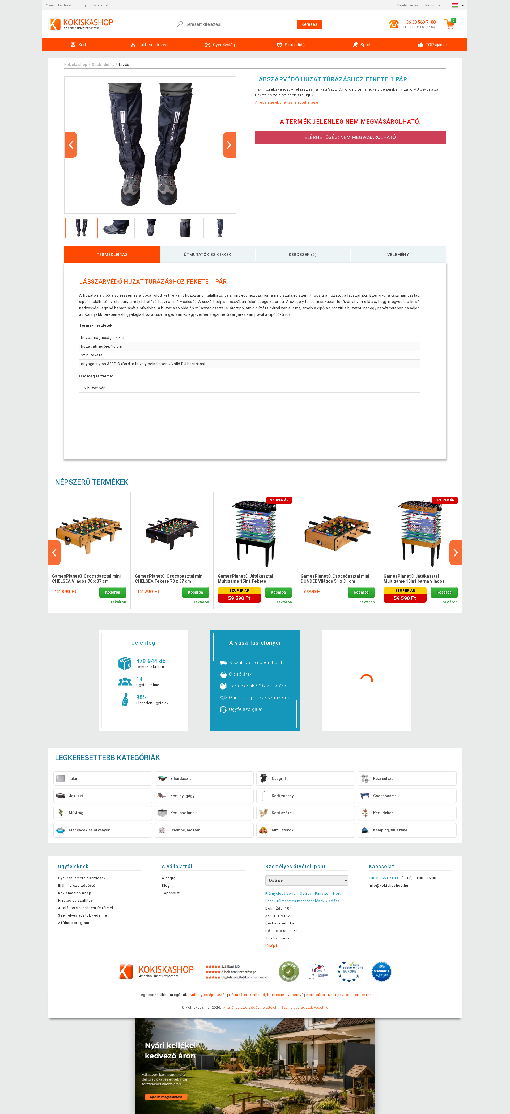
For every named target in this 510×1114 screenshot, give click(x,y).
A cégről (169, 878)
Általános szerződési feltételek (86, 908)
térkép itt (272, 946)
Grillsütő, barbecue (267, 995)
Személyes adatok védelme (82, 915)
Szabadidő (102, 64)
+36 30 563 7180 (383, 878)
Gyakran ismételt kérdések (82, 878)
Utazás (122, 64)
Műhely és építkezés (208, 995)
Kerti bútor (315, 995)
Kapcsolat (100, 5)
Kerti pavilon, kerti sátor (349, 995)
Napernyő (295, 995)
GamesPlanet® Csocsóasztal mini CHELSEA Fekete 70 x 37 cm (169, 579)
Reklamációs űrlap (74, 893)
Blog (82, 5)
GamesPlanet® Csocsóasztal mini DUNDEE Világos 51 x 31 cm (335, 579)
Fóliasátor (238, 995)
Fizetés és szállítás (75, 900)
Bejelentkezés (408, 5)
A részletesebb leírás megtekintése (286, 102)
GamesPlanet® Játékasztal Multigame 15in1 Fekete (245, 579)
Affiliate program (73, 923)
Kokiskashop (75, 64)
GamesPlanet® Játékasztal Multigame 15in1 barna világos (414, 579)
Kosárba (112, 592)
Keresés (309, 24)
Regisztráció (435, 5)
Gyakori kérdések (59, 5)
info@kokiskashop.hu (388, 886)
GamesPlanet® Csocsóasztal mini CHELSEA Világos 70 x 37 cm (86, 579)
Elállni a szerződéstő (76, 886)
